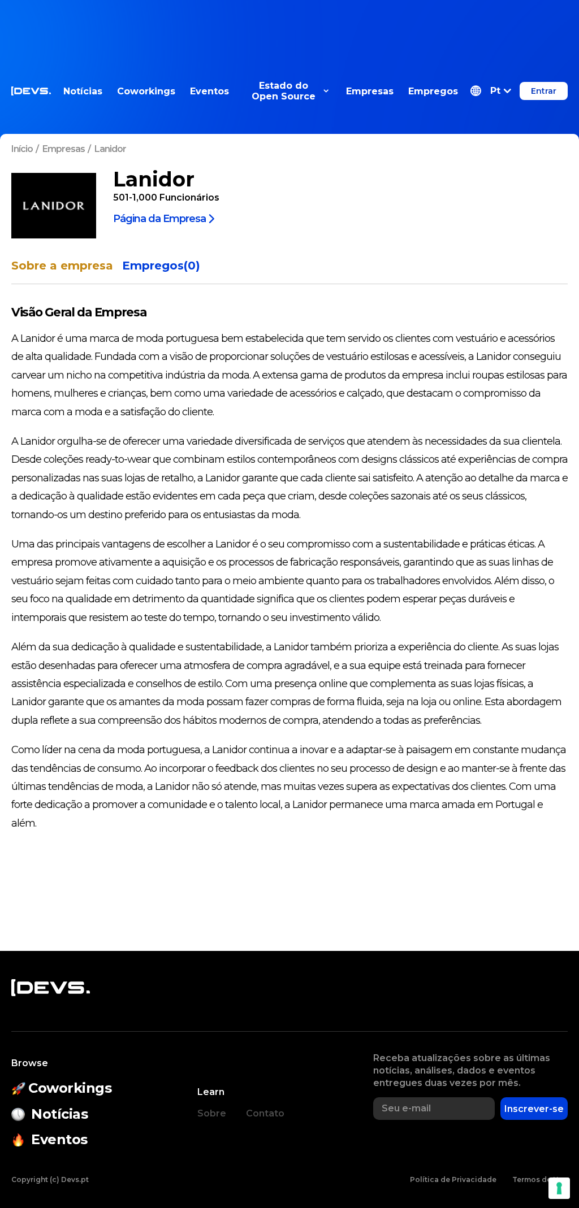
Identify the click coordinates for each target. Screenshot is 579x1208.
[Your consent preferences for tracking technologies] (559, 1188)
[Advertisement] (289, 25)
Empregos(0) (161, 265)
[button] (490, 91)
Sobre (211, 1113)
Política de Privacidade (453, 1179)
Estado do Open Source (284, 91)
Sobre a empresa (62, 265)
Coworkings (146, 91)
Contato (265, 1113)
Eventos (209, 91)
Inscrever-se (534, 1108)
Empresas (370, 91)
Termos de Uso (540, 1179)
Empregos (433, 91)
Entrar (543, 91)
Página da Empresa (159, 218)
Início (22, 149)
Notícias (82, 91)
